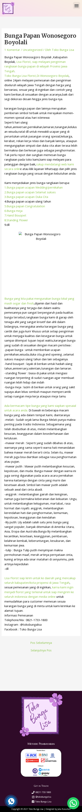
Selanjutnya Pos (41, 650)
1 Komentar (12, 50)
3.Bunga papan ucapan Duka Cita (26, 197)
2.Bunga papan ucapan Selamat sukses (30, 192)
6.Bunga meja (13, 211)
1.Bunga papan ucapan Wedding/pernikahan (33, 187)
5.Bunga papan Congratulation (24, 206)
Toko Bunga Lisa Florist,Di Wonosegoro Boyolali (36, 76)
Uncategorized (32, 50)
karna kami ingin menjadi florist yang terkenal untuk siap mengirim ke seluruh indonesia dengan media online (39, 592)
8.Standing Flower (16, 220)
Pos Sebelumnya (41, 642)
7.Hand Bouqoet (15, 215)
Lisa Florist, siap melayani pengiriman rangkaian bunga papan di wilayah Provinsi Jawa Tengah (35, 66)
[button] (76, 5)
